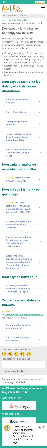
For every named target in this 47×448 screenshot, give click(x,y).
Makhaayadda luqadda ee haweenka (24, 314)
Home (4, 20)
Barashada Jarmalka (18, 20)
